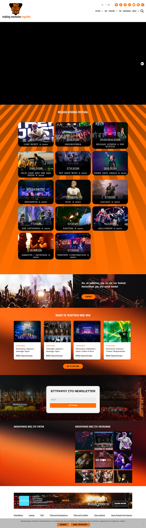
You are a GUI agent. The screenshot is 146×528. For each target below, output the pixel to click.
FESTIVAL (97, 11)
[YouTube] (134, 4)
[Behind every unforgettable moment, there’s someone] (84, 460)
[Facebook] (125, 4)
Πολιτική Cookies (81, 515)
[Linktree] (116, 4)
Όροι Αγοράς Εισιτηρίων (121, 515)
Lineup (31, 515)
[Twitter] (138, 4)
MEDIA (134, 11)
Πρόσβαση (18, 515)
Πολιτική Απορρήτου (59, 515)
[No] (143, 523)
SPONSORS (112, 11)
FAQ (120, 11)
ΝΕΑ (106, 11)
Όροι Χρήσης (99, 515)
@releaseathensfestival (23, 433)
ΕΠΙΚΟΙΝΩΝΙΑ (127, 11)
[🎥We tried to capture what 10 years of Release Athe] (103, 460)
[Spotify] (142, 4)
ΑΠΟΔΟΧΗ (63, 524)
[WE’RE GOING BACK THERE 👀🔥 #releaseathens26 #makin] (123, 460)
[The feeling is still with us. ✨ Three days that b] (84, 479)
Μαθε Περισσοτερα (80, 524)
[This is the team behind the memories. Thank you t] (103, 441)
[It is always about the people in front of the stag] (103, 479)
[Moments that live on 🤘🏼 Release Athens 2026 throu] (123, 441)
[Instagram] (129, 4)
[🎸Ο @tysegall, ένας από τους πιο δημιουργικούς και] (84, 441)
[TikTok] (120, 4)
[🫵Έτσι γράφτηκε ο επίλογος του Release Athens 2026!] (123, 479)
